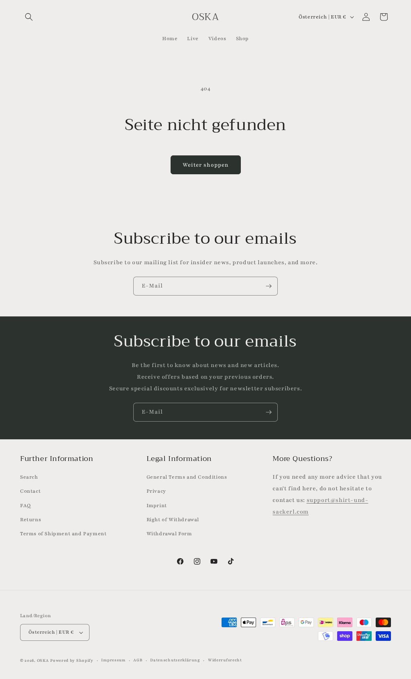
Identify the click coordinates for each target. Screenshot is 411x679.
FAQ (25, 505)
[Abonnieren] (268, 286)
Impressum (113, 660)
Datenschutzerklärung (175, 660)
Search (29, 477)
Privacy (156, 491)
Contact (30, 491)
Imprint (156, 505)
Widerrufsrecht (225, 660)
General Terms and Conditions (186, 477)
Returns (30, 519)
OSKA (43, 660)
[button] (29, 17)
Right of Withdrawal (172, 519)
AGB (137, 660)
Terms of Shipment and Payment (63, 533)
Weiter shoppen (206, 165)
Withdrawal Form (169, 533)
